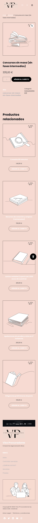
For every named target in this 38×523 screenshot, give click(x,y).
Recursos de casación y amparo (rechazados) (19, 218)
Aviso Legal (7, 513)
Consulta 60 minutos (19, 159)
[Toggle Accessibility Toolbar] (33, 256)
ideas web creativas (10, 509)
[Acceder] (27, 5)
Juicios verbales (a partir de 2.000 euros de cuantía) (19, 277)
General (10, 15)
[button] (32, 26)
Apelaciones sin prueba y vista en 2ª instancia (19, 337)
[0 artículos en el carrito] (32, 5)
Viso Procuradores (14, 442)
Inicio (4, 15)
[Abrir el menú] (22, 5)
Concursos (28, 91)
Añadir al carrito (21, 79)
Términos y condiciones (21, 513)
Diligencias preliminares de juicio (19, 396)
